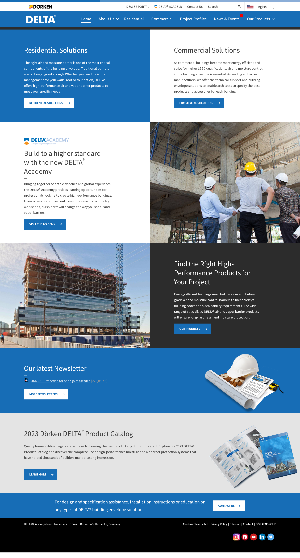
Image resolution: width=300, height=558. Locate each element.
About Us (106, 19)
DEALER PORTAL (137, 7)
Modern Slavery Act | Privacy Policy (205, 524)
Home (86, 19)
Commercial (162, 19)
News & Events (227, 19)
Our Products (258, 19)
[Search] (238, 6)
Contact (248, 524)
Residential (134, 19)
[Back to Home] (41, 14)
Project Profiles (193, 19)
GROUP (266, 524)
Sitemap (235, 524)
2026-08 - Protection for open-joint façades (60, 381)
